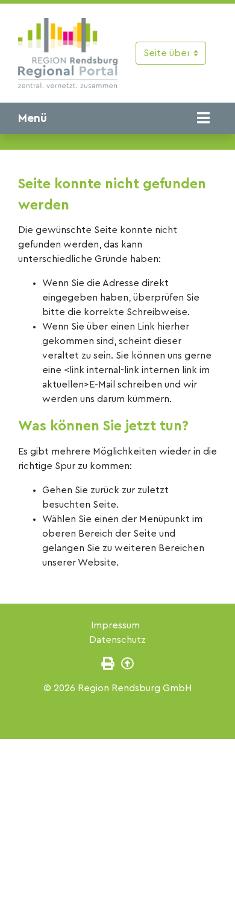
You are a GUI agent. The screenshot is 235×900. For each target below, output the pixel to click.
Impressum (115, 625)
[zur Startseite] (68, 53)
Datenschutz (117, 640)
